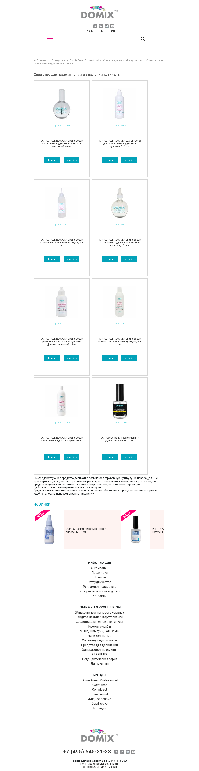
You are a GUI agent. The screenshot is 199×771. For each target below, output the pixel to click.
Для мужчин (100, 664)
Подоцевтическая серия (99, 659)
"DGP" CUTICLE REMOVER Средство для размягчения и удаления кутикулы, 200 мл (62, 242)
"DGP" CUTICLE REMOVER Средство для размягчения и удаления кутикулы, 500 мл (119, 341)
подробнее (71, 160)
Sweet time (99, 685)
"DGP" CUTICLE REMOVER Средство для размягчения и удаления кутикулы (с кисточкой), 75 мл (61, 143)
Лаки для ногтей (99, 636)
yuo (112, 26)
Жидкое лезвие (99, 699)
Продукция (100, 573)
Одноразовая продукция (99, 650)
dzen (95, 26)
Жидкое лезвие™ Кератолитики (99, 617)
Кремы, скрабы (99, 626)
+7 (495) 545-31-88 (99, 31)
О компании (99, 568)
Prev (30, 525)
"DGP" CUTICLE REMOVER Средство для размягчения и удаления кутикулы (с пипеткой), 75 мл (119, 242)
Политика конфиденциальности (99, 763)
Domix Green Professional (100, 680)
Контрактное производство (99, 591)
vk (101, 26)
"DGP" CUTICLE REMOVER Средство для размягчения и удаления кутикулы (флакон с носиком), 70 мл (61, 341)
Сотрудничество (99, 582)
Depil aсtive (100, 703)
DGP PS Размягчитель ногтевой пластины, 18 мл (86, 530)
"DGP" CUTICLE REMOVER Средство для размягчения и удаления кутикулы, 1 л (61, 439)
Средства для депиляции (99, 645)
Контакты (100, 596)
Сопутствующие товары (99, 640)
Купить (52, 160)
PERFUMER (99, 654)
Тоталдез (99, 708)
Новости (99, 577)
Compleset (99, 689)
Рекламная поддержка (99, 586)
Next (168, 525)
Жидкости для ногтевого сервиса (99, 612)
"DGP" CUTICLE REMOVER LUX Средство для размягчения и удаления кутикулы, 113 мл (119, 143)
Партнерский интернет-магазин (99, 766)
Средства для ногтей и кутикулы (99, 622)
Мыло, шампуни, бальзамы (99, 631)
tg (107, 26)
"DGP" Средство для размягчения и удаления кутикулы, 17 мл (119, 439)
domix (99, 12)
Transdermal (99, 694)
